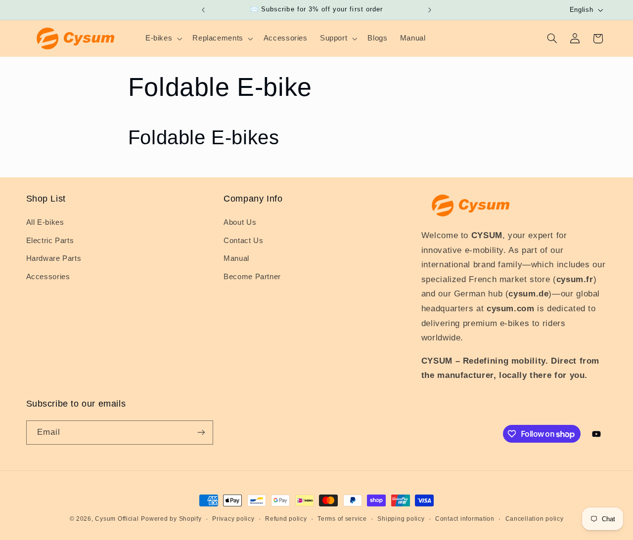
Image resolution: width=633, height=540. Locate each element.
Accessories (48, 277)
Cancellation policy (534, 519)
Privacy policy (233, 519)
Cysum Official (116, 519)
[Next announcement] (430, 10)
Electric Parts (50, 241)
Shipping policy (400, 519)
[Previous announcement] (203, 10)
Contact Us (243, 241)
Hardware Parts (54, 258)
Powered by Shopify (171, 519)
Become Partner (252, 277)
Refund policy (286, 519)
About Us (240, 222)
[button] (162, 38)
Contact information (465, 519)
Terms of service (342, 519)
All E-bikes (45, 222)
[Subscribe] (200, 432)
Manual (236, 258)
